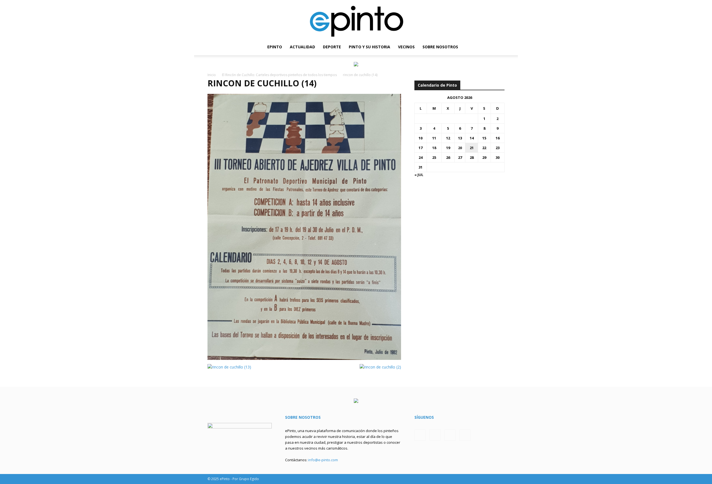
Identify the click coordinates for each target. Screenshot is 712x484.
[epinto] (356, 19)
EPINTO (274, 46)
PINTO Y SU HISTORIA (369, 46)
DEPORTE (332, 46)
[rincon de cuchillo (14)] (304, 358)
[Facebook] (472, 47)
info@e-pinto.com (323, 459)
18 (434, 147)
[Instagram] (481, 47)
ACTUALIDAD (302, 46)
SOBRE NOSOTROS (440, 46)
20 (460, 147)
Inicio (211, 74)
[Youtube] (500, 47)
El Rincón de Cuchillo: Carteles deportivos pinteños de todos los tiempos (279, 74)
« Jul (418, 174)
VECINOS (406, 46)
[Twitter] (491, 47)
